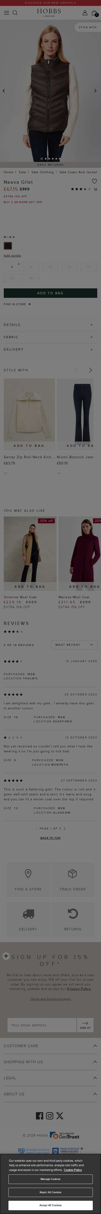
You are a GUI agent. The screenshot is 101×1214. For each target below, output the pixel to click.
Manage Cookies (50, 1179)
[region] (50, 1184)
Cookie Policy (73, 1170)
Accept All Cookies (50, 1205)
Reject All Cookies (50, 1192)
